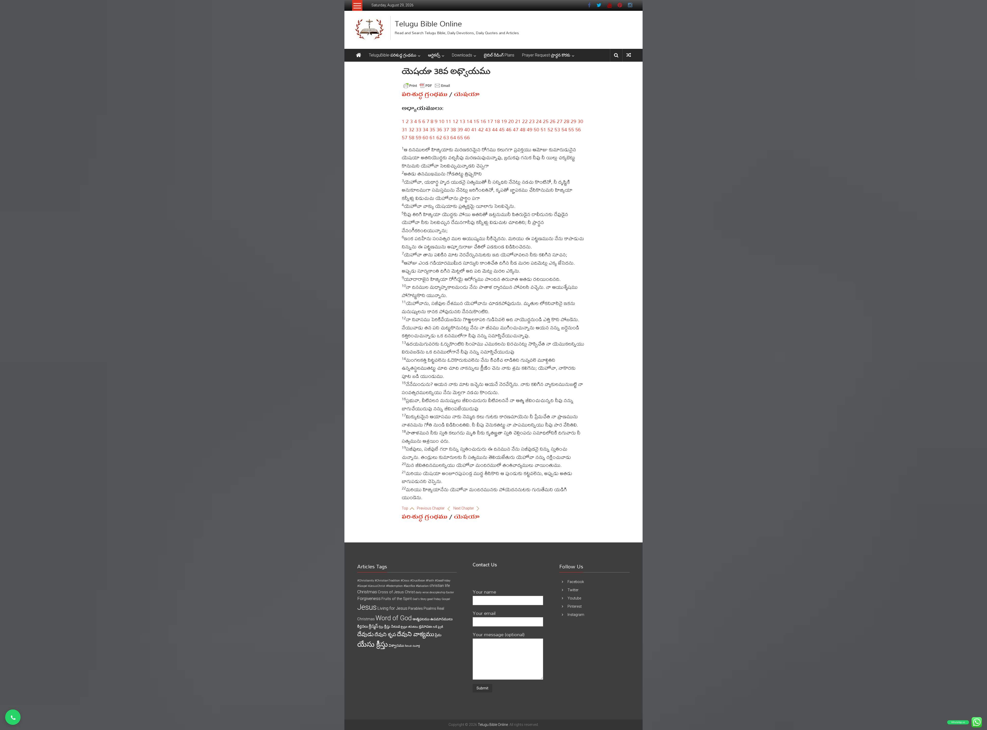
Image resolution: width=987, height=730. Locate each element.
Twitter (573, 590)
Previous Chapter (431, 508)
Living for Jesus (392, 608)
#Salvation (422, 586)
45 (502, 129)
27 (559, 121)
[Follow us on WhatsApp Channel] (13, 717)
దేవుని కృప (385, 634)
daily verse (422, 592)
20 (511, 121)
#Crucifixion (417, 580)
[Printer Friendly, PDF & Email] (427, 85)
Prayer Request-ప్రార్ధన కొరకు (546, 55)
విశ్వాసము (396, 645)
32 (411, 129)
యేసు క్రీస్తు (372, 644)
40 (467, 129)
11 (448, 121)
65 (460, 137)
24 (539, 121)
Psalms (430, 608)
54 (564, 129)
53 (557, 129)
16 (483, 121)
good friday (434, 599)
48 (522, 129)
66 (467, 137)
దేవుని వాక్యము (415, 634)
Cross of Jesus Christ (396, 592)
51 (543, 129)
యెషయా (467, 94)
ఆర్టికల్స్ (434, 55)
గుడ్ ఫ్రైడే (438, 627)
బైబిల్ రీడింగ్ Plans (499, 55)
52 (550, 129)
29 (573, 121)
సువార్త (416, 646)
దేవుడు (365, 634)
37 (446, 129)
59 (418, 137)
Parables (415, 608)
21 (518, 121)
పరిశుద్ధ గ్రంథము (424, 94)
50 (536, 129)
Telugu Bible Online (428, 23)
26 (552, 121)
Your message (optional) (499, 634)
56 (578, 129)
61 (432, 137)
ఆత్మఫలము (421, 619)
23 (532, 121)
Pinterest (575, 606)
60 (425, 137)
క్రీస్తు (381, 627)
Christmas (367, 591)
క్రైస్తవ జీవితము (409, 627)
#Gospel (362, 586)
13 (462, 121)
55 (571, 129)
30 (580, 121)
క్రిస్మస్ (373, 626)
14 (469, 121)
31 (404, 129)
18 (497, 121)
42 (481, 129)
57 (404, 137)
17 (490, 121)
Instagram (576, 615)
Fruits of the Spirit (396, 598)
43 (488, 129)
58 (411, 137)
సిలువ (408, 646)
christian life (439, 585)
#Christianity (365, 580)
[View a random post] (628, 55)
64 (453, 137)
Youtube (574, 598)
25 (546, 121)
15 (476, 121)
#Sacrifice (409, 586)
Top (405, 508)
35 (432, 129)
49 (529, 129)
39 (460, 129)
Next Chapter (464, 508)
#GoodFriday (442, 580)
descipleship (437, 592)
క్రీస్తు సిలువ (392, 626)
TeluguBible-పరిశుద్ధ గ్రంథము (392, 55)
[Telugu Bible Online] (358, 55)
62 (439, 137)
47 (515, 129)
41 (474, 129)
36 (439, 129)
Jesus (367, 607)
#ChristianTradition (387, 580)
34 (425, 129)
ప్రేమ (438, 635)
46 (508, 129)
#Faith (430, 580)
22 (525, 121)
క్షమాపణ (425, 626)
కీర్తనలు (362, 626)
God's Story (419, 599)
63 (446, 137)
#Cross (405, 580)
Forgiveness (369, 598)
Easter (450, 592)
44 (495, 129)
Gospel (446, 599)
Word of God (394, 618)
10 (441, 121)
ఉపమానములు (441, 619)
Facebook (576, 582)
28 (566, 121)
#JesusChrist (376, 586)
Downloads (462, 55)
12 (455, 121)
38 (453, 129)
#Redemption (394, 586)
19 (504, 121)
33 (418, 129)
